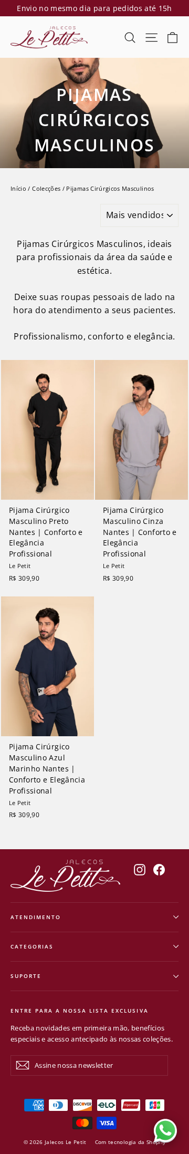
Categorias (32, 946)
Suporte (25, 976)
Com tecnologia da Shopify (130, 1142)
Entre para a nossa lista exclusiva (79, 1010)
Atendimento (35, 917)
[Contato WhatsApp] (165, 1130)
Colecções (46, 188)
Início (18, 188)
